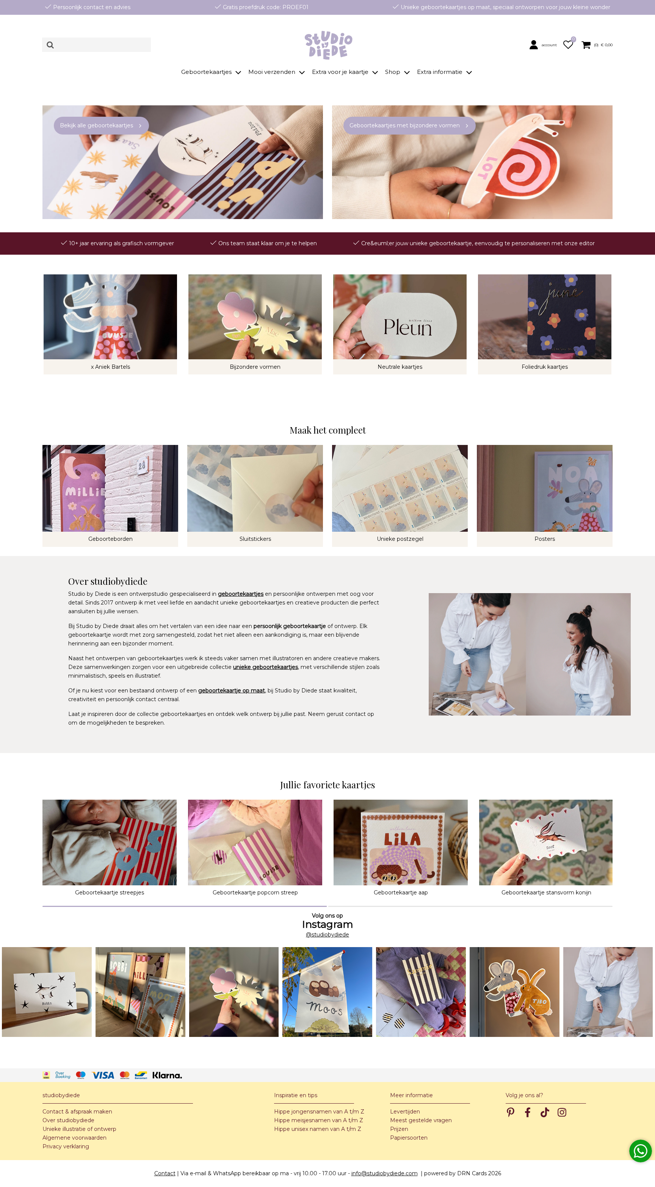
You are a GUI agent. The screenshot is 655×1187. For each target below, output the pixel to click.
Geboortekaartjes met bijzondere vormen (404, 125)
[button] (544, 44)
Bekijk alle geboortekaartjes (96, 125)
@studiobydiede (327, 934)
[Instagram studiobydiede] (47, 992)
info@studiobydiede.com (384, 1173)
